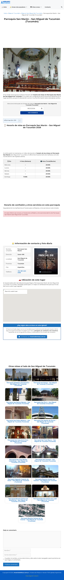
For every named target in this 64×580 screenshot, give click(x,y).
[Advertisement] (32, 34)
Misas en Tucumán (14, 13)
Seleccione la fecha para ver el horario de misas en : (32, 104)
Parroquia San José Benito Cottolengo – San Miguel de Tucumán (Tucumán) (18, 461)
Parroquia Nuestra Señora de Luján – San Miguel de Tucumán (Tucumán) (45, 500)
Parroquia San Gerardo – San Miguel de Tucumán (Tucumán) (45, 460)
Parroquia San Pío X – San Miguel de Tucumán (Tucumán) (45, 403)
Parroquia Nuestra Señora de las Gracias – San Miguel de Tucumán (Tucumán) (31, 520)
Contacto (48, 7)
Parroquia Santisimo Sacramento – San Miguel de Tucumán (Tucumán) (18, 384)
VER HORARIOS (33, 112)
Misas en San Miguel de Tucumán (31, 13)
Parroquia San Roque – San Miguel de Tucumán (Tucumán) (45, 383)
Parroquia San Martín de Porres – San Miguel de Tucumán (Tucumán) (45, 422)
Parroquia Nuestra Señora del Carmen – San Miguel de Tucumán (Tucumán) (45, 480)
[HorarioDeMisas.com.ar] (6, 2)
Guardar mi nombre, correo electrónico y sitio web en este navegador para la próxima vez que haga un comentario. (32, 559)
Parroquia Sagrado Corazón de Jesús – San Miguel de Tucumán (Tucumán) (18, 480)
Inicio (5, 13)
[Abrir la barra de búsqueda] (61, 7)
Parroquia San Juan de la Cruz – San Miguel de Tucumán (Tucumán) (18, 441)
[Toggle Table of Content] (19, 120)
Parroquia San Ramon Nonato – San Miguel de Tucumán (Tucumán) (18, 403)
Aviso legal (29, 576)
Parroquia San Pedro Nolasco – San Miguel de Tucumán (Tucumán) (18, 421)
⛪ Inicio (4, 7)
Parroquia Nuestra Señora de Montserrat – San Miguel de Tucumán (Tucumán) (18, 500)
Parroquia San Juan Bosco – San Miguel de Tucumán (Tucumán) (45, 440)
